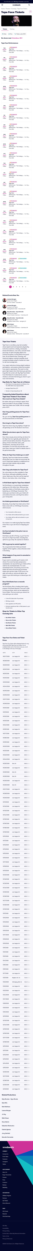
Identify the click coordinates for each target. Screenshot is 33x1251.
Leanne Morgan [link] (6, 1110)
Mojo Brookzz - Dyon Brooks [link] (10, 1099)
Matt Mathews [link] (6, 1106)
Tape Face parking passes (20, 416)
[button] (4, 34)
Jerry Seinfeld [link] (6, 1133)
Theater (8, 8)
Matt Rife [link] (4, 1103)
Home (3, 8)
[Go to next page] (25, 287)
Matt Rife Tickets (10, 625)
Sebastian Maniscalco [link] (8, 1125)
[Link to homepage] (16, 5)
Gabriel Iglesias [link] (6, 1129)
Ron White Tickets (10, 617)
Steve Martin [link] (5, 1122)
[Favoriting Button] (30, 11)
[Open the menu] (2, 5)
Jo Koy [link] (4, 1114)
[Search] (29, 5)
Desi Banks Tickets (11, 622)
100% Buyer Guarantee (18, 1)
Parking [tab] (12, 29)
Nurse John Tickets (11, 620)
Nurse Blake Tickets (11, 628)
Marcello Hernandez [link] (7, 1137)
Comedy (13, 8)
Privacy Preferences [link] (7, 1238)
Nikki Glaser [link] (5, 1118)
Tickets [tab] (5, 29)
